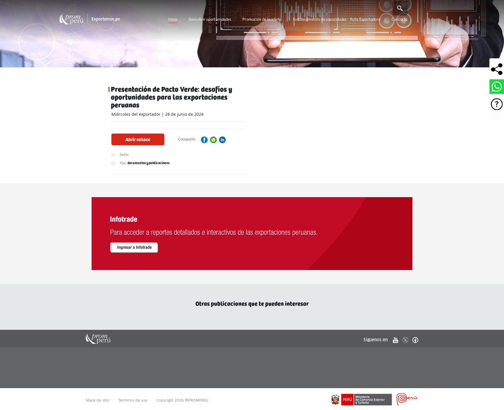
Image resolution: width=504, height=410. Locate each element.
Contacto (399, 19)
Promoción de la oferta (261, 19)
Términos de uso (133, 400)
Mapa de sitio (97, 400)
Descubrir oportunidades (210, 19)
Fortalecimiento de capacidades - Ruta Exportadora (336, 19)
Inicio (172, 19)
